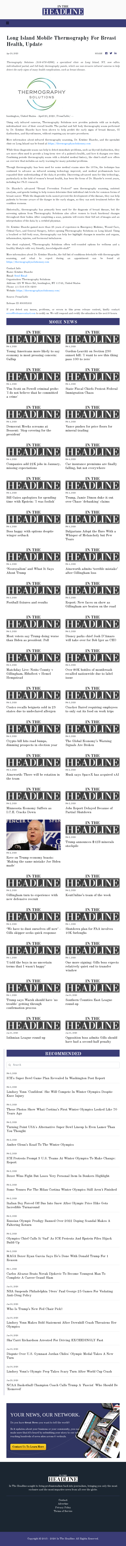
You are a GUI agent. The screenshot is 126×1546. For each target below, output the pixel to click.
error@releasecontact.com (21, 313)
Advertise (63, 1504)
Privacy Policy (63, 1507)
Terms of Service (63, 1511)
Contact (63, 1500)
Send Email (20, 276)
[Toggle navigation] (7, 23)
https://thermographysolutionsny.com (69, 144)
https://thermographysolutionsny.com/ (38, 291)
